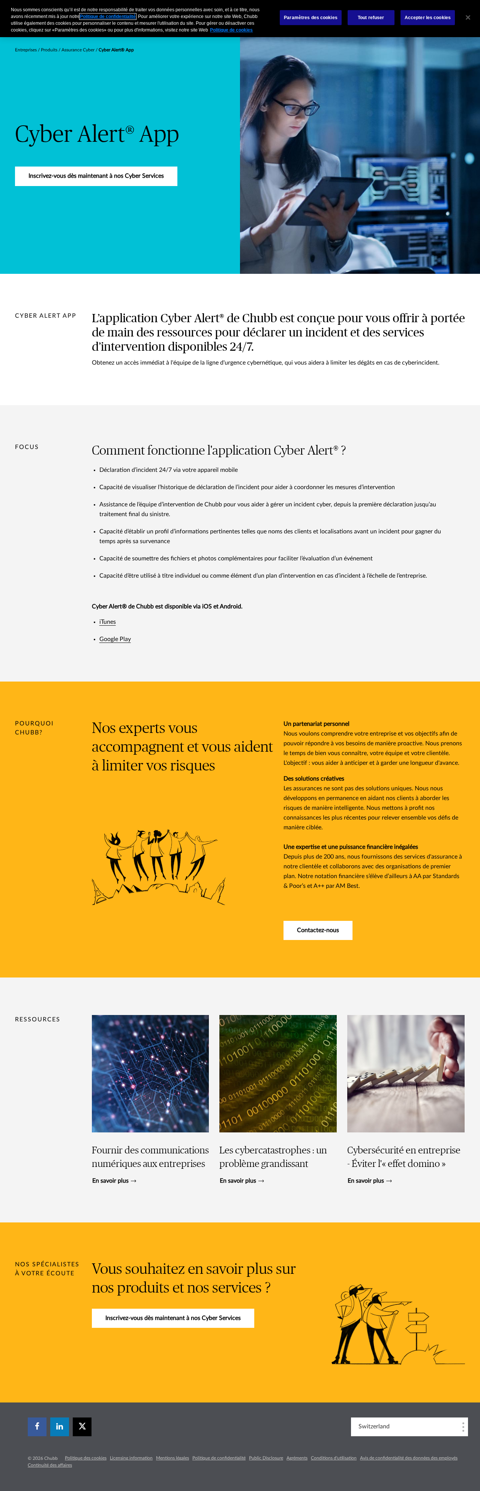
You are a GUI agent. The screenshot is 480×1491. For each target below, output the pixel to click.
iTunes (107, 622)
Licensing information (131, 1458)
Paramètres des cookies (311, 17)
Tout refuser (371, 17)
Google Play (115, 639)
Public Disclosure (266, 1458)
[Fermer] (468, 17)
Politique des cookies (85, 1458)
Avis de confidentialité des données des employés (409, 1458)
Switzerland (374, 1426)
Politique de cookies (231, 30)
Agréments (297, 1458)
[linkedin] (59, 1426)
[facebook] (37, 1426)
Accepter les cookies (428, 17)
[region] (240, 18)
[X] (82, 1426)
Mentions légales (172, 1458)
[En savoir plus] (150, 1100)
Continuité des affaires (50, 1465)
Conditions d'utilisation (334, 1458)
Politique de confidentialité (219, 1458)
